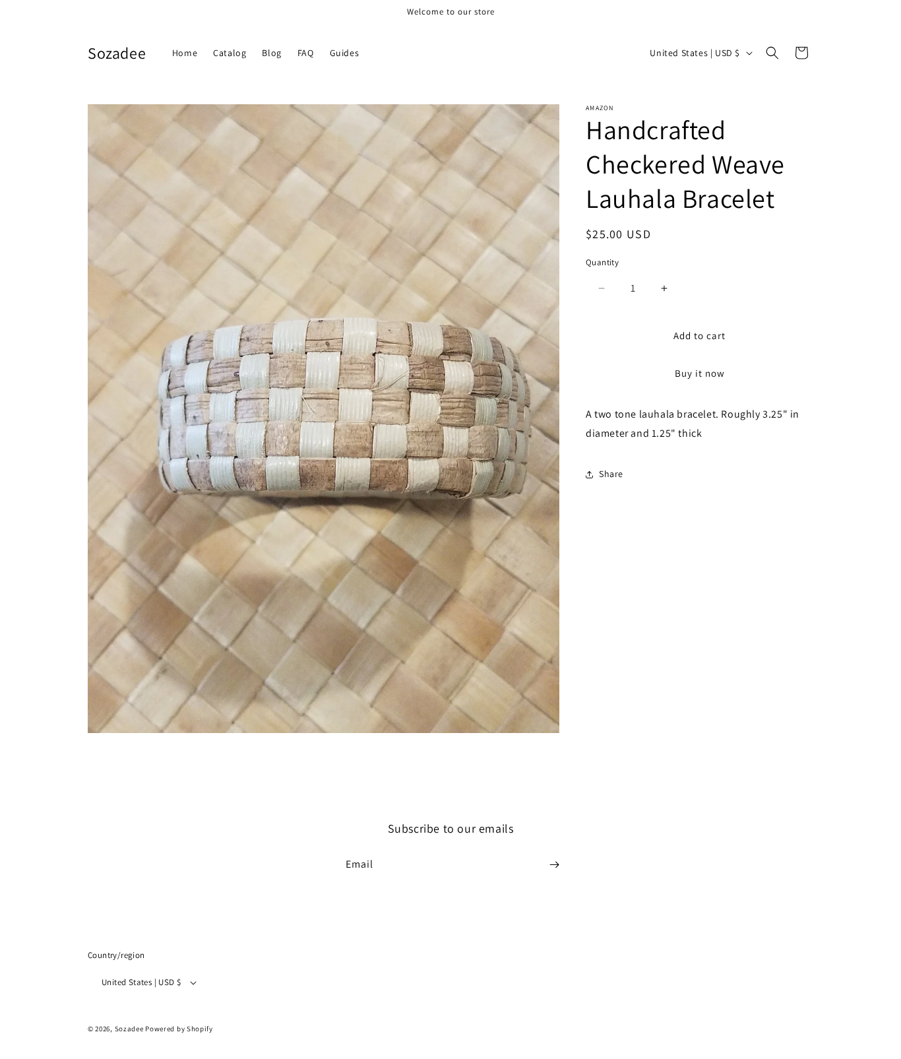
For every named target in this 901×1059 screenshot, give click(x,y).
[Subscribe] (554, 864)
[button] (772, 52)
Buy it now (700, 374)
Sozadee (129, 1028)
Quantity (602, 262)
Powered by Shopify (179, 1028)
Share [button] (611, 474)
